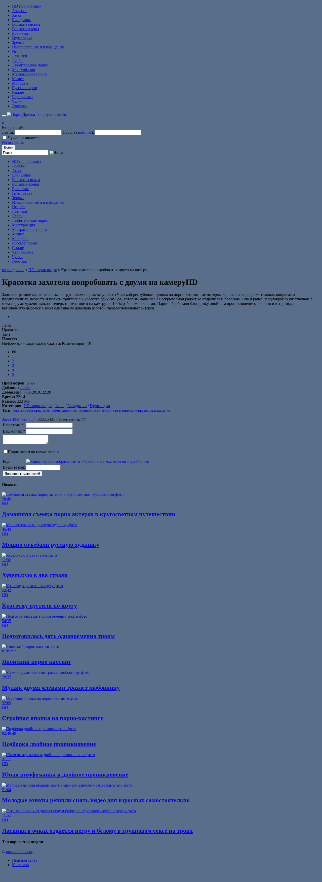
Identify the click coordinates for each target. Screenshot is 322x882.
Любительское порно (30, 65)
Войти (8, 147)
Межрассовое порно (29, 74)
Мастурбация (23, 69)
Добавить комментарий (22, 474)
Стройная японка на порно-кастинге (52, 718)
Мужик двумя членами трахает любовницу (61, 687)
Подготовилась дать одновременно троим (58, 636)
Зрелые (18, 42)
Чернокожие (22, 97)
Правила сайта (24, 860)
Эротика (19, 106)
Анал (16, 15)
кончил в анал (118, 410)
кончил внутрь (143, 410)
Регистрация (13, 142)
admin (25, 387)
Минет (18, 79)
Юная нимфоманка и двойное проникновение (65, 774)
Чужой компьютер (23, 138)
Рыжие (18, 92)
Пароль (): (78, 132)
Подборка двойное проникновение (49, 744)
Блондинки (21, 20)
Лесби (17, 60)
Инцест (18, 51)
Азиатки (19, 11)
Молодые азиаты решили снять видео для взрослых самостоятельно (96, 800)
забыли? (84, 132)
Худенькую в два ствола (35, 575)
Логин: (8, 132)
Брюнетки (20, 33)
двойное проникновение (83, 410)
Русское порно (24, 88)
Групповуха (22, 38)
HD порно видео (26, 6)
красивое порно (47, 410)
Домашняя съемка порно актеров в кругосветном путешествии (88, 514)
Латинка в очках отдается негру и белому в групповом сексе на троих (97, 830)
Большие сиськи (26, 24)
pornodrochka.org (20, 852)
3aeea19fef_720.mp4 (18, 419)
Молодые (20, 83)
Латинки (19, 56)
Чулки (17, 101)
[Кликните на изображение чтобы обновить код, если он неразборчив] (87, 461)
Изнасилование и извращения (38, 47)
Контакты (20, 865)
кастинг (164, 410)
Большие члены (25, 29)
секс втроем (23, 410)
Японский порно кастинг (36, 661)
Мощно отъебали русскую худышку (50, 544)
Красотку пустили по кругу (39, 605)
